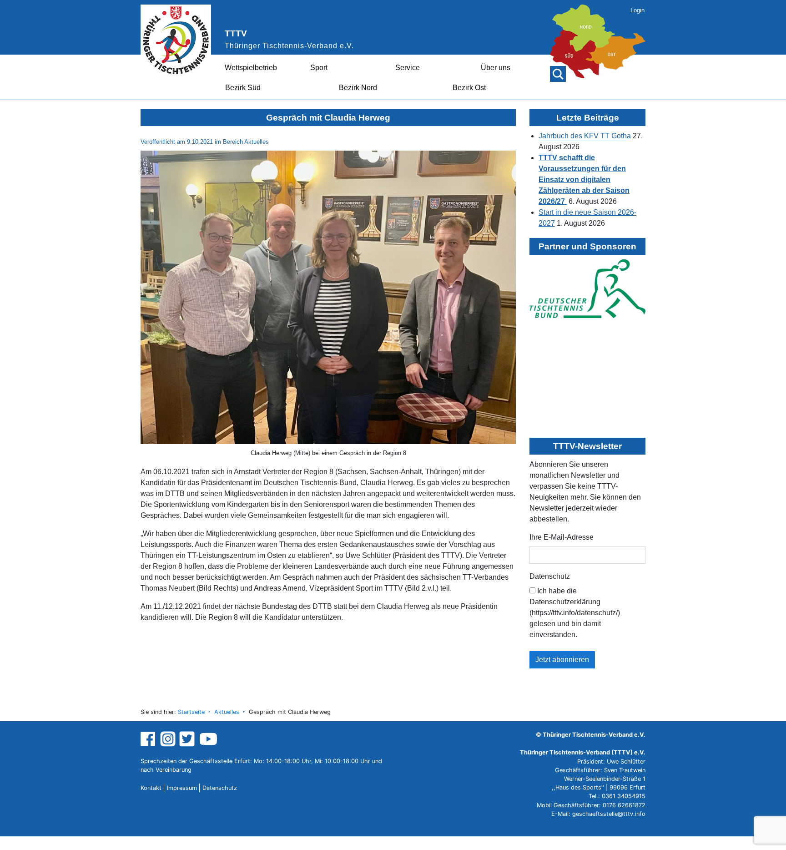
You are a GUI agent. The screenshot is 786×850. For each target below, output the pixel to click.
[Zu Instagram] (167, 738)
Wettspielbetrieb (251, 67)
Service (407, 67)
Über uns (495, 67)
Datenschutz (549, 576)
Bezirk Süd (243, 87)
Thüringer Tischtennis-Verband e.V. (289, 46)
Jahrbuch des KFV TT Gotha (585, 136)
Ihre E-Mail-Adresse (561, 537)
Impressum (182, 787)
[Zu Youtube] (208, 738)
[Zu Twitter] (188, 738)
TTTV (236, 33)
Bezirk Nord (358, 87)
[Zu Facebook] (149, 738)
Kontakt (151, 787)
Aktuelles (226, 711)
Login (637, 10)
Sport (319, 67)
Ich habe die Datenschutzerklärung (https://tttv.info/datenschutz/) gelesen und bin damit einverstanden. (574, 612)
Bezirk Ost (469, 87)
